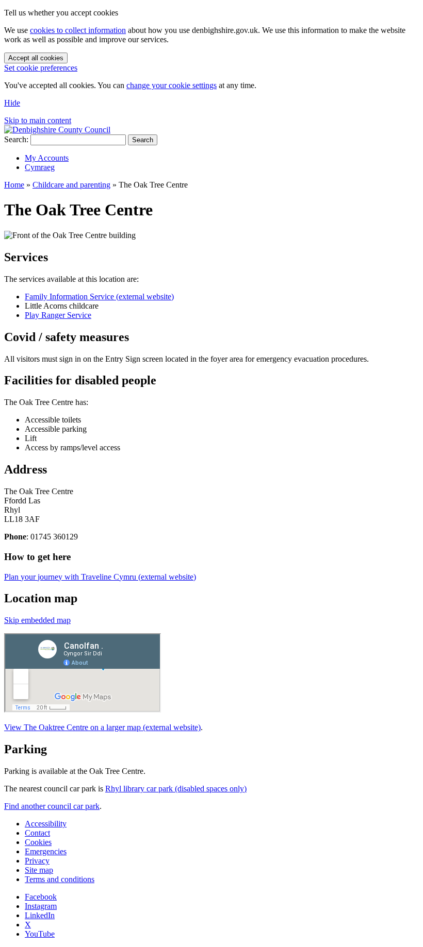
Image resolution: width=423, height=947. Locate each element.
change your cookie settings (171, 85)
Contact (37, 832)
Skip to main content (37, 120)
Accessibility (46, 823)
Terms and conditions (59, 879)
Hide (12, 102)
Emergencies (46, 851)
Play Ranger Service (58, 315)
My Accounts (47, 158)
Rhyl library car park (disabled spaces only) (176, 788)
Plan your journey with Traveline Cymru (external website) (100, 576)
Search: (16, 139)
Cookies (38, 842)
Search (142, 140)
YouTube (40, 933)
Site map (39, 870)
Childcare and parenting (71, 184)
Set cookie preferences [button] (40, 67)
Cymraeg (40, 167)
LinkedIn (40, 915)
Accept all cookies (35, 58)
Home (14, 184)
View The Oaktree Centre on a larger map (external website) (102, 727)
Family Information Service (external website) (99, 296)
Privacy (37, 860)
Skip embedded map (37, 620)
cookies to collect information (78, 30)
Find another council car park (52, 806)
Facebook (41, 896)
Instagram (41, 906)
